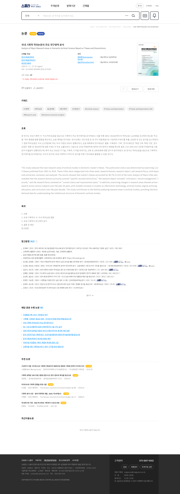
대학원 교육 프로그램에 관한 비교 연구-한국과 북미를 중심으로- (46, 375)
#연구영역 (63, 109)
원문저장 (151, 88)
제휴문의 (134, 467)
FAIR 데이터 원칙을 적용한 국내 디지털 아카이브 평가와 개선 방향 (46, 330)
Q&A (125, 467)
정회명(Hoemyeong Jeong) (85, 58)
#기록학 (26, 109)
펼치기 (88, 295)
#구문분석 (76, 109)
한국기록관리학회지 (28, 60)
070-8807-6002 (146, 460)
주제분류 (55, 5)
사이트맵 (75, 460)
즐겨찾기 (154, 19)
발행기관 (71, 5)
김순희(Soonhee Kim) (86, 62)
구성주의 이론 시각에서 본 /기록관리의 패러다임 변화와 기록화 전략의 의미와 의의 (52, 366)
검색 (132, 17)
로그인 (140, 6)
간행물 (86, 5)
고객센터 (149, 6)
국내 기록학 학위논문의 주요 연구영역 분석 (38, 322)
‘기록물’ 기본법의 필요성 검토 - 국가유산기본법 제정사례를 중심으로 (47, 319)
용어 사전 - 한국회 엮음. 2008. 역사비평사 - (41, 393)
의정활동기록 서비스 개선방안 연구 (35, 314)
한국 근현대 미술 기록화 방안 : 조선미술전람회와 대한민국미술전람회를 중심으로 (51, 334)
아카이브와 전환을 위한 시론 (34, 384)
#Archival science (91, 109)
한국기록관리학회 (27, 57)
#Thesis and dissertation (114, 109)
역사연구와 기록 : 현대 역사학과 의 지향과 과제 (40, 403)
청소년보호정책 (64, 460)
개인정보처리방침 (50, 460)
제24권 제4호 (26, 63)
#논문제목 (50, 109)
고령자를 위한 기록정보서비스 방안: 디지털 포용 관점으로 (43, 346)
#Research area (30, 115)
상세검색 (126, 17)
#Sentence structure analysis (52, 115)
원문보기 (135, 88)
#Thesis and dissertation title (141, 109)
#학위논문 (38, 109)
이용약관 (38, 460)
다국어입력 (145, 19)
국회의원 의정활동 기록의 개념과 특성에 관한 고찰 (40, 342)
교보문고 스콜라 (27, 460)
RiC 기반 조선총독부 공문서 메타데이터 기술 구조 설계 (42, 326)
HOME (92, 27)
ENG (157, 6)
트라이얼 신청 (147, 467)
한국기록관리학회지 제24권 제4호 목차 (37, 338)
